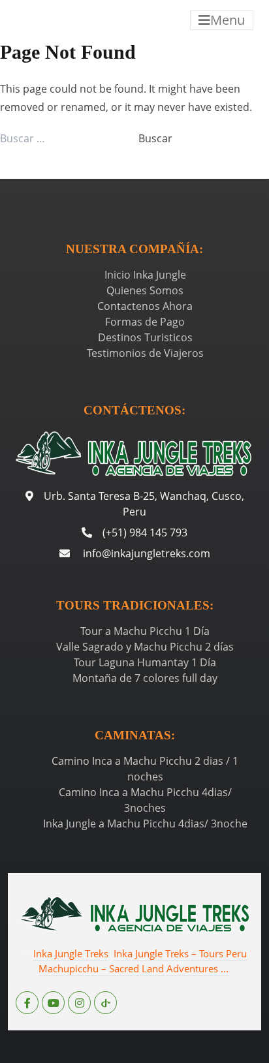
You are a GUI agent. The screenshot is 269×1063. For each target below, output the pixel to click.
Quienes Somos (144, 290)
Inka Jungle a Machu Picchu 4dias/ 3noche (145, 823)
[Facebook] (27, 1002)
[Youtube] (53, 1002)
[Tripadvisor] (105, 1002)
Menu (227, 20)
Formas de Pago (145, 322)
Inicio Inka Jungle (145, 275)
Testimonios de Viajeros (145, 353)
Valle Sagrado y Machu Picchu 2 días (145, 646)
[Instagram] (79, 1002)
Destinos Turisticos (145, 337)
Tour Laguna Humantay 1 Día (145, 662)
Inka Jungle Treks (70, 953)
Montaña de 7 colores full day (144, 678)
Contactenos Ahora (145, 306)
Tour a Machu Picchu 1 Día (145, 631)
